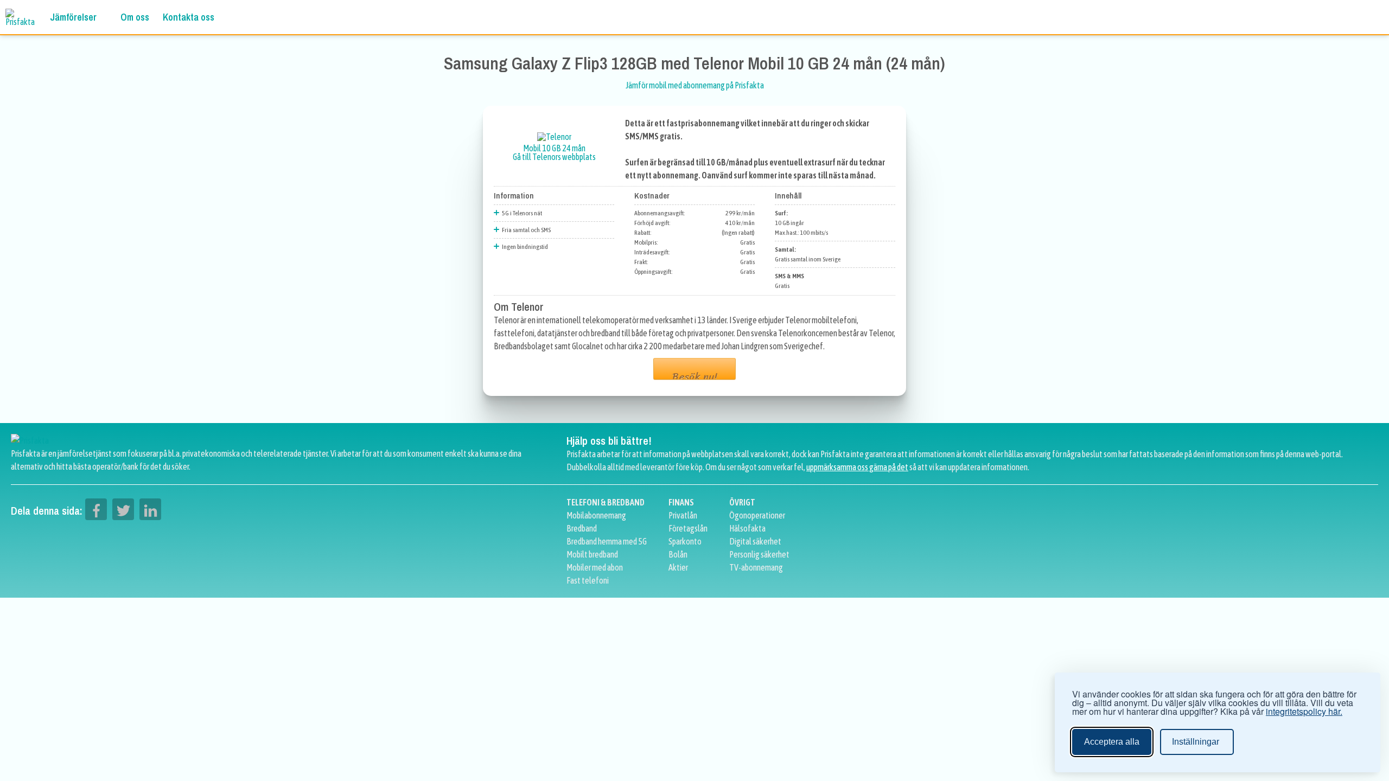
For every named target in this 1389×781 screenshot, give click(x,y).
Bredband (581, 528)
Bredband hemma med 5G (606, 541)
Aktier (678, 567)
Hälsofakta (747, 528)
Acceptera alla (1111, 741)
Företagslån (688, 528)
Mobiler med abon (594, 567)
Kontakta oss (188, 17)
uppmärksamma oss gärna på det (857, 467)
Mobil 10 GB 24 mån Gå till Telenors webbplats (554, 152)
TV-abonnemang (756, 567)
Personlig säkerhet (759, 554)
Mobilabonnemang (596, 515)
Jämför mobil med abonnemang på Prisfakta (695, 85)
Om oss (134, 17)
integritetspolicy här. (1304, 711)
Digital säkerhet (755, 541)
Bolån (677, 554)
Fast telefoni (587, 580)
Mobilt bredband (592, 554)
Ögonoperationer (757, 515)
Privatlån (682, 515)
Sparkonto (685, 541)
